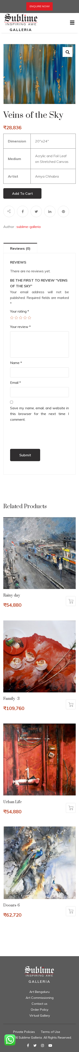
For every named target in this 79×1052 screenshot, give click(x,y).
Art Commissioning (40, 998)
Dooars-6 (11, 905)
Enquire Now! (40, 6)
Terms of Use (50, 1032)
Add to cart (22, 193)
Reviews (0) (20, 248)
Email (15, 382)
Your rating (19, 311)
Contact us (39, 1004)
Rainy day (11, 595)
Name (16, 362)
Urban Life (12, 802)
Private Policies (24, 1032)
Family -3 (11, 698)
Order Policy (39, 1010)
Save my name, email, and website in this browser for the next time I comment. (39, 414)
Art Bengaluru (39, 992)
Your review (20, 326)
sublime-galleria (28, 226)
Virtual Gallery (39, 1015)
